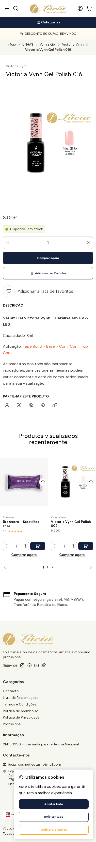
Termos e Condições (19, 704)
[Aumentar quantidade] (88, 243)
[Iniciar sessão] (80, 8)
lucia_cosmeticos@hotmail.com (34, 764)
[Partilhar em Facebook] (7, 405)
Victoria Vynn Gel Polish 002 (71, 524)
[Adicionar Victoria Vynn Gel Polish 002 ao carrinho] (85, 546)
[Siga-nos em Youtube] (36, 665)
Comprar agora (24, 554)
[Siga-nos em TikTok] (43, 665)
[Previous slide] (6, 567)
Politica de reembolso (20, 711)
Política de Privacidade (21, 717)
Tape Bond (32, 346)
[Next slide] (89, 567)
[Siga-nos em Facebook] (29, 665)
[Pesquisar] (15, 8)
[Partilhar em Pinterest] (43, 405)
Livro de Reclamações (20, 697)
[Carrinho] (89, 8)
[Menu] (7, 8)
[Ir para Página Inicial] (48, 9)
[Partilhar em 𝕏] (19, 405)
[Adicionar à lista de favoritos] (43, 482)
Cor (62, 346)
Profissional (12, 724)
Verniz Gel (48, 44)
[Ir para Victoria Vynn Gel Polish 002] (72, 482)
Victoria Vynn (73, 44)
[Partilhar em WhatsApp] (31, 405)
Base (50, 346)
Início (12, 44)
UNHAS (27, 44)
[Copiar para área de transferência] (55, 405)
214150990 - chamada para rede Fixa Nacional (41, 744)
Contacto (11, 691)
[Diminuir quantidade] (7, 243)
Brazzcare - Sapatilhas (21, 522)
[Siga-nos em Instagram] (22, 665)
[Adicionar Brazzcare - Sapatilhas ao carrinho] (37, 546)
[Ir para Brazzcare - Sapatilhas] (24, 482)
